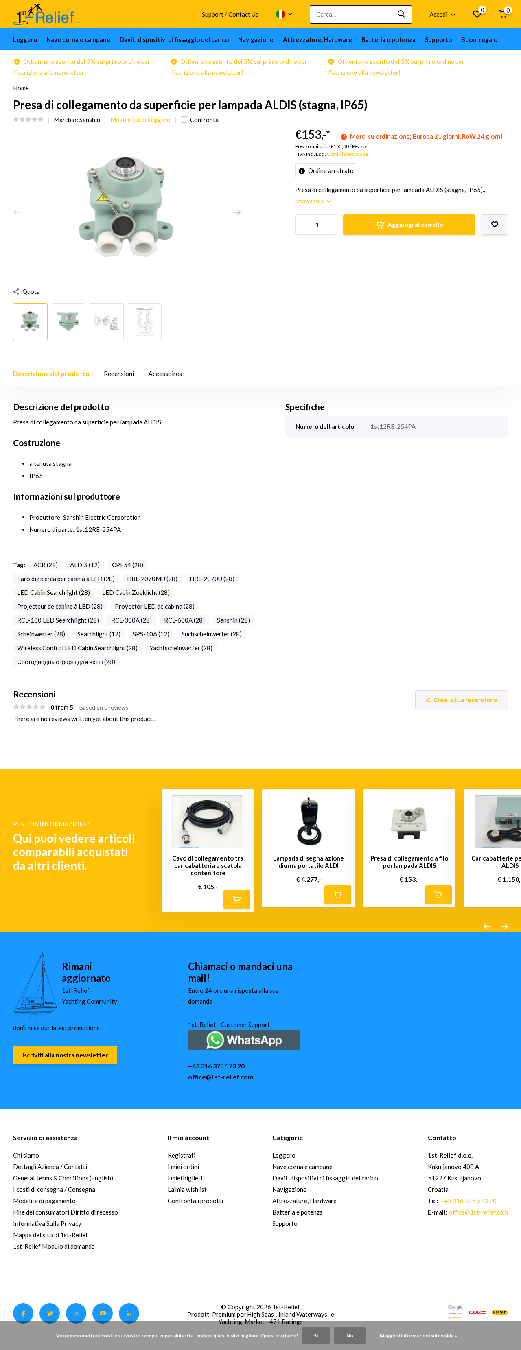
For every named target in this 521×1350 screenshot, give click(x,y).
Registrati (181, 1155)
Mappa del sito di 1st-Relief (50, 1235)
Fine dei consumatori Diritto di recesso (65, 1212)
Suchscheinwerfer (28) (212, 634)
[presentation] (16, 212)
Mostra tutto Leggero (140, 119)
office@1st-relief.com (221, 1077)
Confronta (204, 119)
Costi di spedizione (347, 154)
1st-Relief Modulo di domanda (54, 1246)
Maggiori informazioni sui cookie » (418, 1336)
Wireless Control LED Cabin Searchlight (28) (77, 647)
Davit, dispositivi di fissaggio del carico (174, 39)
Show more (310, 200)
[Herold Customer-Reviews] (500, 1311)
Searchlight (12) (98, 634)
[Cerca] (402, 14)
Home (21, 88)
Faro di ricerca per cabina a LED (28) (66, 578)
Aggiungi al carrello (415, 224)
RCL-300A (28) (131, 620)
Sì (316, 1336)
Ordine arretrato (330, 170)
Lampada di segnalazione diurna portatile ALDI (308, 861)
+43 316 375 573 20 (216, 1066)
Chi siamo (26, 1155)
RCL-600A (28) (184, 620)
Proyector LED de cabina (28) (155, 606)
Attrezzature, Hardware (317, 39)
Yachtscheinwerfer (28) (181, 647)
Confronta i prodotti (195, 1200)
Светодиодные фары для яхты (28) (66, 661)
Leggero (25, 39)
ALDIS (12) (85, 564)
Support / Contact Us (230, 14)
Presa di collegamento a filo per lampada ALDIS (409, 861)
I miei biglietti (186, 1178)
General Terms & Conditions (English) (63, 1178)
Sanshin (89, 119)
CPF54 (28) (127, 564)
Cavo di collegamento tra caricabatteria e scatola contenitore (207, 865)
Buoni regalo (479, 39)
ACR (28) (45, 564)
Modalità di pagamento (44, 1200)
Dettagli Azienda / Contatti (50, 1166)
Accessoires (165, 373)
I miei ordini (183, 1166)
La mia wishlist (187, 1189)
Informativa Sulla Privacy (47, 1223)
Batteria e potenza (388, 39)
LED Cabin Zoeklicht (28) (136, 592)
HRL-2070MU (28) (152, 578)
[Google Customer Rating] (455, 1311)
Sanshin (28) (233, 620)
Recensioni (119, 373)
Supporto (438, 39)
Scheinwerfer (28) (41, 634)
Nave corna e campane (78, 39)
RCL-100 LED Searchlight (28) (58, 620)
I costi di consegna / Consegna (54, 1189)
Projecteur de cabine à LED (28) (60, 606)
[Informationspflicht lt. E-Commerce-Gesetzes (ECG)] (477, 1311)
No (349, 1336)
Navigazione (256, 39)
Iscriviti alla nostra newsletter (65, 1055)
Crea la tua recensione (465, 699)
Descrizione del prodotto (51, 373)
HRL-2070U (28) (212, 578)
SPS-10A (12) (151, 634)
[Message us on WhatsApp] (244, 1039)
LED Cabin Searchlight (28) (53, 592)
